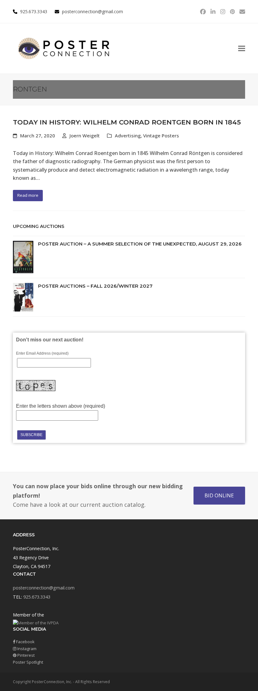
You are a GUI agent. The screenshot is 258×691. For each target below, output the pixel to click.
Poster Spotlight (28, 662)
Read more (27, 195)
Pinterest (25, 655)
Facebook (25, 641)
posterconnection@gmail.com (92, 11)
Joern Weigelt (85, 135)
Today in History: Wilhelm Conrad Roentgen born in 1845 (127, 122)
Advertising (128, 135)
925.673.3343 (36, 597)
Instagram (26, 648)
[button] (241, 48)
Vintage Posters (161, 135)
